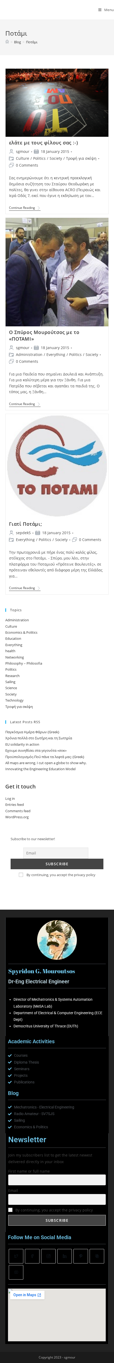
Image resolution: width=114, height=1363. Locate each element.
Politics (39, 158)
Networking (14, 657)
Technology (14, 700)
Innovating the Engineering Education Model (40, 769)
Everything (55, 354)
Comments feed (17, 811)
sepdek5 (23, 532)
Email (13, 1190)
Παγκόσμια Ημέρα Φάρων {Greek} (32, 732)
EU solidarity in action (22, 744)
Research (12, 675)
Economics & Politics (21, 632)
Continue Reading (25, 208)
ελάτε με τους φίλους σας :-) (43, 142)
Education (13, 638)
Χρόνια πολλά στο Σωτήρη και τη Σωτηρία (38, 738)
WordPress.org (17, 817)
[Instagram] (48, 1256)
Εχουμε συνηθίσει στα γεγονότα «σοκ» (36, 750)
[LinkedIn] (64, 1256)
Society (56, 158)
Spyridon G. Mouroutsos (36, 9)
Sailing (10, 681)
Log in (10, 798)
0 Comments (27, 165)
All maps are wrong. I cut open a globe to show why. (46, 762)
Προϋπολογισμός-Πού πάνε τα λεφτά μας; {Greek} (44, 756)
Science (11, 687)
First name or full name (29, 1171)
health (10, 650)
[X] (16, 1256)
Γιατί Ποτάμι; (25, 524)
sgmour (22, 151)
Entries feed (14, 804)
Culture (22, 158)
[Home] (7, 42)
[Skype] (97, 1256)
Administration (29, 354)
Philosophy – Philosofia (23, 663)
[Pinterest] (80, 1256)
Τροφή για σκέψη (81, 158)
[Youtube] (16, 1272)
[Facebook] (32, 1256)
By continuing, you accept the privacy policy (60, 874)
